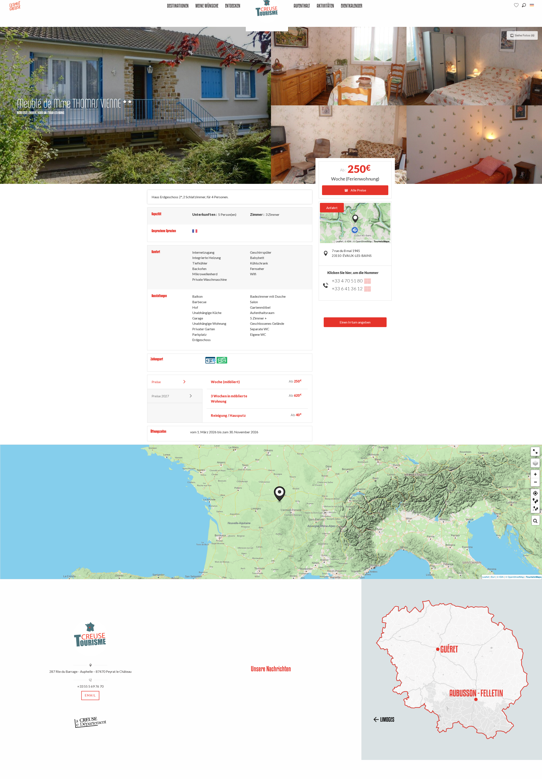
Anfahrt (331, 208)
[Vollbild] (535, 451)
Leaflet (485, 576)
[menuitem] (178, 6)
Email (90, 695)
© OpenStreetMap (514, 576)
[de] (532, 5)
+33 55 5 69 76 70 (90, 686)
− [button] (535, 482)
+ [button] (535, 474)
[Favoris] (516, 5)
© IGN (500, 576)
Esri (493, 576)
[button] (524, 5)
